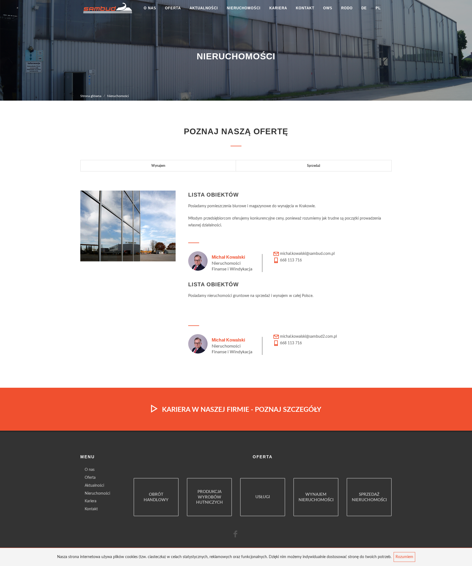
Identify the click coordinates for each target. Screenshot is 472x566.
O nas (150, 8)
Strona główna (90, 96)
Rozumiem (404, 557)
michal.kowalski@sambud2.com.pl (308, 337)
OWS (327, 8)
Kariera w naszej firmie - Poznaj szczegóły (241, 409)
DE (364, 8)
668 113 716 (290, 260)
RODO (347, 8)
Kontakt (305, 8)
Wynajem (158, 165)
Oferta (173, 8)
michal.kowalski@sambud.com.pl (307, 254)
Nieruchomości (244, 8)
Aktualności (204, 8)
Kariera (278, 8)
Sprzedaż (313, 165)
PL (378, 8)
